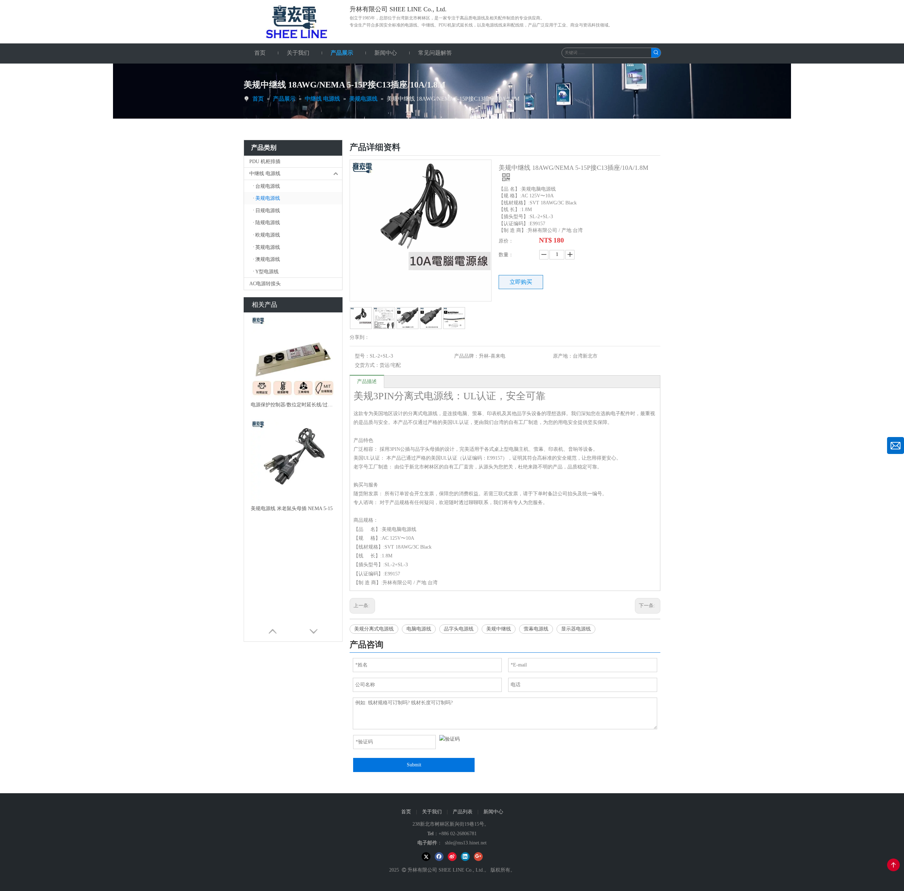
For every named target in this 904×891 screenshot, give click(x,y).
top (893, 865)
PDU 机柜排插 (264, 161)
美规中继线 (498, 629)
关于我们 (432, 811)
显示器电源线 (576, 629)
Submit (414, 764)
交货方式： (367, 365)
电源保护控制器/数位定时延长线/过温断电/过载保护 (293, 404)
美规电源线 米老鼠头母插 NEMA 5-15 (292, 508)
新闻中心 (493, 811)
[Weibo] (452, 856)
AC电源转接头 (265, 283)
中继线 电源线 (264, 173)
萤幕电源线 (536, 629)
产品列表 (462, 811)
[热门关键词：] (656, 53)
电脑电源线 (418, 629)
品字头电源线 (459, 629)
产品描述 (367, 381)
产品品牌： (466, 356)
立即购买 (521, 282)
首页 (406, 811)
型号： (362, 356)
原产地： (563, 356)
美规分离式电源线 (374, 629)
